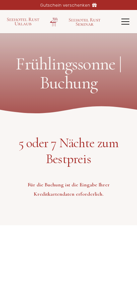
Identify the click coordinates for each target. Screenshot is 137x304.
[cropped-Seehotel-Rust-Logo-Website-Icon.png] (54, 22)
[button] (125, 22)
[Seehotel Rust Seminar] (85, 21)
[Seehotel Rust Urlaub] (23, 21)
